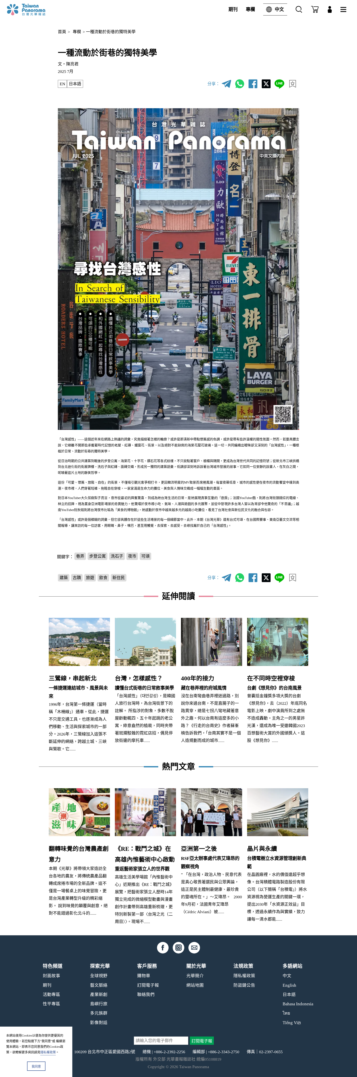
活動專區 (51, 994)
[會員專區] (329, 9)
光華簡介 (195, 976)
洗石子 (117, 556)
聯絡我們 (146, 994)
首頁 (62, 32)
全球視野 (98, 976)
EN (62, 84)
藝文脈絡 (98, 985)
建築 (64, 577)
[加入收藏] (292, 83)
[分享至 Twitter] (266, 83)
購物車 (143, 976)
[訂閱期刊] (315, 9)
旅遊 (90, 577)
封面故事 (51, 976)
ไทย (286, 1013)
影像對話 (98, 1022)
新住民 (118, 577)
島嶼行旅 (98, 1004)
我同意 (36, 1066)
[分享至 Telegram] (226, 83)
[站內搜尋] (298, 9)
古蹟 (77, 577)
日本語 (75, 84)
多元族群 (98, 1013)
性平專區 (51, 1004)
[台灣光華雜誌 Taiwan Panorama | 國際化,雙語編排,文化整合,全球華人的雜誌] (35, 9)
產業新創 (98, 994)
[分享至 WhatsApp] (239, 83)
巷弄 (80, 556)
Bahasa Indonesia (298, 1004)
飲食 (103, 577)
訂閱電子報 (148, 985)
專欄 (250, 9)
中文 (279, 9)
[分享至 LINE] (279, 83)
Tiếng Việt (292, 1022)
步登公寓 (97, 556)
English (289, 985)
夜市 (132, 556)
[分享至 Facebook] (252, 83)
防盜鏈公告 (244, 985)
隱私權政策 (244, 976)
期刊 (233, 9)
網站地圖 (195, 985)
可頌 (145, 556)
